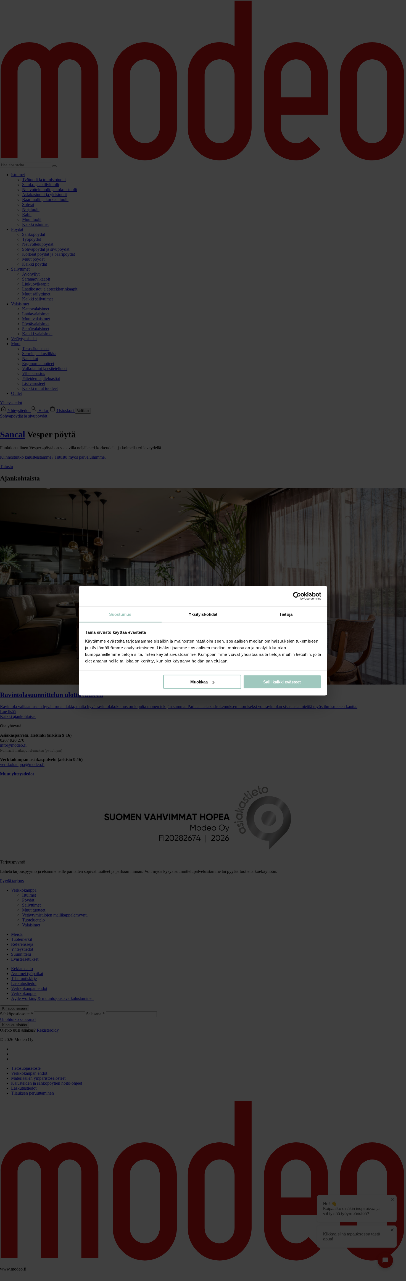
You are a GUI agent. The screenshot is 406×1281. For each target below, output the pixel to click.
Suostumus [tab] (120, 614)
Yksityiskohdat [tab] (203, 614)
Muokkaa (199, 682)
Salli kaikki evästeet (282, 682)
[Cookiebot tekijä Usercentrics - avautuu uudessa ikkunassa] (297, 596)
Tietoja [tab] (285, 614)
